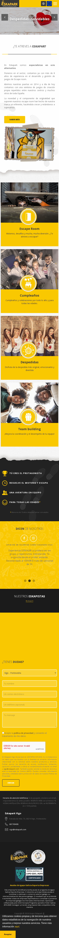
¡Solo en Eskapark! (29, 22)
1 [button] (25, 580)
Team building (29, 429)
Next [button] (54, 17)
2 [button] (29, 580)
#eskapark (29, 601)
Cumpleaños (29, 295)
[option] (29, 17)
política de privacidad (23, 733)
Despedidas (30, 362)
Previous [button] (4, 17)
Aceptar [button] (8, 934)
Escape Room (29, 229)
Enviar (10, 783)
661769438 (13, 824)
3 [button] (33, 580)
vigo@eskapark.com (11, 769)
